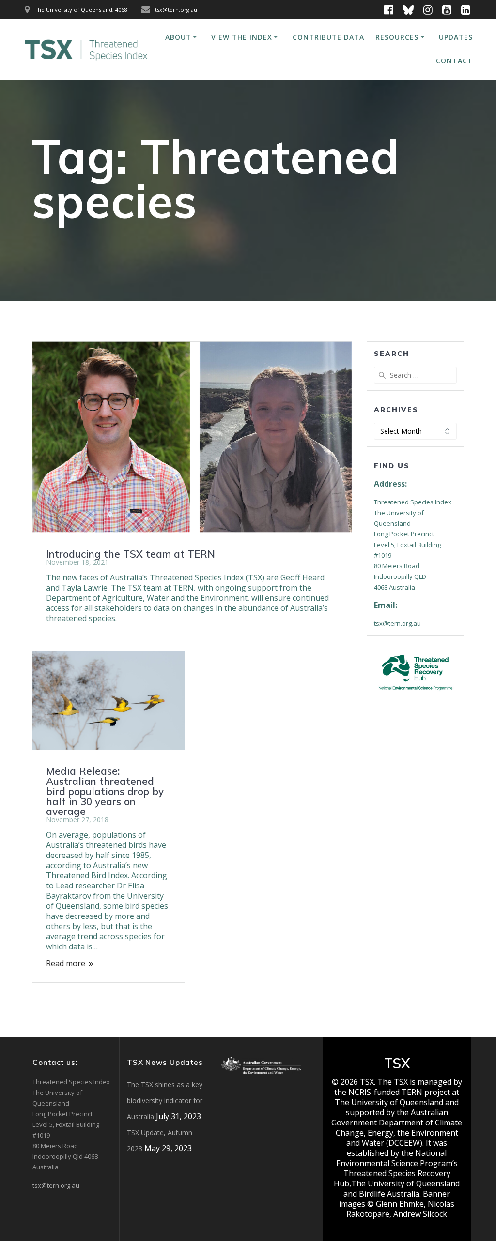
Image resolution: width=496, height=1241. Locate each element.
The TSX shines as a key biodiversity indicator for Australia (164, 1100)
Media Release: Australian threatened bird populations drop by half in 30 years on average (105, 791)
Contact (454, 60)
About (178, 37)
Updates (456, 37)
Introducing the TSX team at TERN (130, 553)
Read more (65, 964)
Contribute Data (328, 37)
